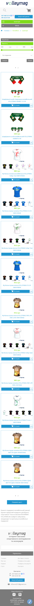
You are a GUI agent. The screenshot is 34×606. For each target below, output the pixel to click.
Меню (17, 25)
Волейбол (16, 31)
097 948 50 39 (5, 16)
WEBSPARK (13, 600)
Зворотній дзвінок (17, 580)
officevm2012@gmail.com (18, 584)
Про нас (3, 561)
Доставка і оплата (23, 558)
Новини (3, 564)
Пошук (30, 60)
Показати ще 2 (17, 502)
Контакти (20, 566)
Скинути (4, 60)
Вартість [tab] (5, 43)
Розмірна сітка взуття (24, 564)
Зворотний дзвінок (23, 16)
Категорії (17, 22)
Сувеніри (25, 31)
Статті (2, 566)
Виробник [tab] (5, 40)
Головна (6, 31)
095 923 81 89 (5, 18)
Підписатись (17, 553)
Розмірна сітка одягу (24, 561)
